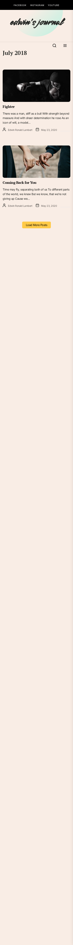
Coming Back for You (19, 182)
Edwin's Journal (36, 22)
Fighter (9, 106)
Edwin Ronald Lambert (20, 129)
